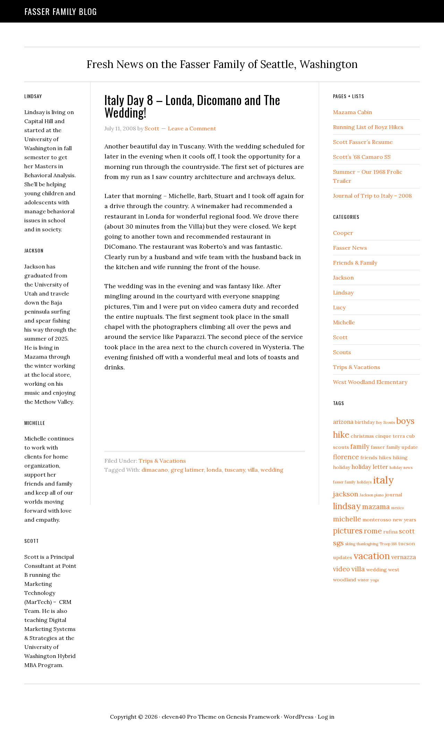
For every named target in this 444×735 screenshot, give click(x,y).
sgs (338, 542)
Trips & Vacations (162, 460)
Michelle (344, 322)
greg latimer (187, 469)
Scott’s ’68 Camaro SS (362, 156)
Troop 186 (388, 543)
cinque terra (390, 436)
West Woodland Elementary (370, 381)
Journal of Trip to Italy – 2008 (372, 195)
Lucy (339, 307)
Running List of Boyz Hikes (368, 126)
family (359, 446)
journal (393, 495)
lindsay (347, 506)
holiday (341, 467)
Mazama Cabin (352, 112)
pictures (347, 531)
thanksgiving (367, 543)
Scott (340, 337)
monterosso (376, 519)
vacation (371, 556)
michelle (347, 518)
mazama (376, 506)
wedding (272, 469)
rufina (390, 532)
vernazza (403, 557)
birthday (365, 422)
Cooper (343, 232)
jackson (345, 493)
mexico (397, 507)
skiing (350, 543)
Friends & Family (355, 262)
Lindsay (343, 292)
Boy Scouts (385, 422)
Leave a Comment (192, 128)
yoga (374, 580)
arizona (343, 422)
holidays (364, 482)
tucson (406, 543)
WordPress (299, 716)
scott (407, 531)
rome (373, 531)
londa (214, 469)
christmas (362, 436)
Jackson (343, 277)
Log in (326, 716)
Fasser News (350, 247)
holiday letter (369, 467)
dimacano (155, 469)
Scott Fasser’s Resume (363, 141)
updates (342, 557)
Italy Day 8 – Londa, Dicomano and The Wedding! (192, 105)
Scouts (342, 352)
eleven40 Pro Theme (189, 716)
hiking (400, 457)
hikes (385, 457)
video (341, 569)
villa (253, 469)
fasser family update (394, 447)
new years (404, 519)
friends (368, 457)
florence (346, 457)
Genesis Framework (253, 716)
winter (363, 580)
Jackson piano (372, 495)
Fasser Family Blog (60, 11)
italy (383, 479)
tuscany (234, 469)
